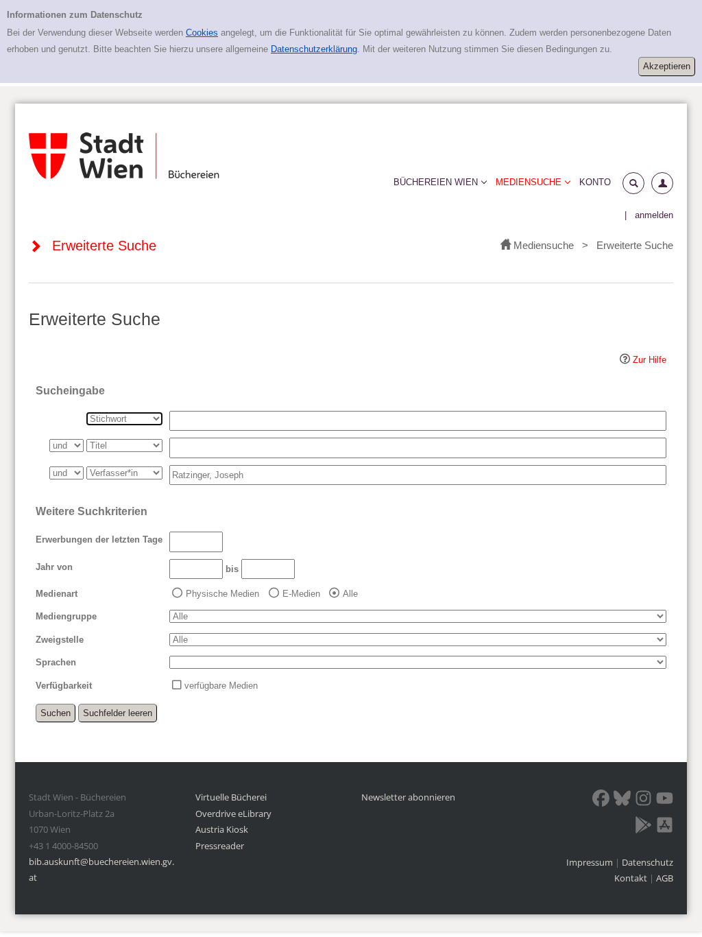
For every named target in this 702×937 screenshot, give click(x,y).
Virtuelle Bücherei (231, 797)
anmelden (654, 215)
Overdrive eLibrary (233, 813)
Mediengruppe (66, 616)
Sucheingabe (70, 390)
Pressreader (219, 846)
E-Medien (301, 594)
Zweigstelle (60, 639)
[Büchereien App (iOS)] (664, 827)
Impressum (590, 862)
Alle (350, 594)
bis (232, 569)
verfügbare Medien (221, 685)
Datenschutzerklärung (314, 49)
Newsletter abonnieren (408, 797)
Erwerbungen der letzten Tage (99, 539)
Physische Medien (222, 594)
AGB (664, 878)
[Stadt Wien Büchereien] (124, 156)
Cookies (202, 32)
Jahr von (54, 567)
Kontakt (630, 878)
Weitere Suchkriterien (91, 511)
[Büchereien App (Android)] (643, 827)
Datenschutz (647, 862)
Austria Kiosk (221, 829)
